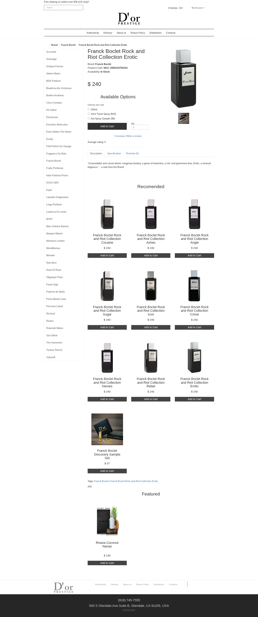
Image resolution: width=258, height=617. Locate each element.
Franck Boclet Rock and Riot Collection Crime (194, 310)
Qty (133, 123)
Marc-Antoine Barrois (57, 226)
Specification (114, 153)
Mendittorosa (53, 248)
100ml (94, 109)
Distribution (155, 33)
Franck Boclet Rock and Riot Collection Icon (151, 310)
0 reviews (120, 136)
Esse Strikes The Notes (58, 131)
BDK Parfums (53, 81)
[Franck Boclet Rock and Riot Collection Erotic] (183, 78)
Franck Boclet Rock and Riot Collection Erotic (103, 45)
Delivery (107, 33)
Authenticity (93, 33)
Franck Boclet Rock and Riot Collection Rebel (151, 382)
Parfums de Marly (55, 291)
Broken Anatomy (55, 95)
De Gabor (51, 110)
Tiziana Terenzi (54, 350)
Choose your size (96, 105)
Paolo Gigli (52, 284)
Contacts (170, 33)
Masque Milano (54, 233)
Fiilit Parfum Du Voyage (58, 146)
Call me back (129, 610)
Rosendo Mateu (54, 328)
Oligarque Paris (54, 277)
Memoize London (55, 241)
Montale (50, 255)
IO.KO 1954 (52, 182)
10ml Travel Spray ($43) (103, 114)
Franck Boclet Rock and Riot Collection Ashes (151, 238)
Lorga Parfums (54, 204)
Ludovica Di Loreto (56, 212)
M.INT (49, 219)
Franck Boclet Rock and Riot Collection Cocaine (107, 238)
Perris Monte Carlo (56, 299)
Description (96, 153)
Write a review (134, 136)
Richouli (50, 313)
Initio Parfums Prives (57, 175)
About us (121, 33)
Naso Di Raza (53, 270)
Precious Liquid (54, 306)
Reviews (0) (132, 153)
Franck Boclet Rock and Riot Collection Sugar (107, 310)
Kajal (49, 190)
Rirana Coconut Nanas (107, 544)
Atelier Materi (53, 73)
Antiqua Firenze (54, 66)
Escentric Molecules (57, 124)
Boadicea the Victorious (59, 88)
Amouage (51, 59)
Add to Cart (107, 126)
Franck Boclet (68, 45)
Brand (54, 45)
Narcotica (51, 262)
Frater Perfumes (54, 168)
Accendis (51, 52)
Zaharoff (50, 357)
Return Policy (138, 33)
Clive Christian (54, 102)
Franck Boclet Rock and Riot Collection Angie (194, 238)
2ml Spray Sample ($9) (103, 118)
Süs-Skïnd (51, 335)
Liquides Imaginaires (57, 197)
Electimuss (52, 117)
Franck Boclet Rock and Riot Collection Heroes (107, 382)
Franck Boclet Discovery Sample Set (107, 454)
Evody (49, 139)
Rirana (49, 321)
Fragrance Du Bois (56, 153)
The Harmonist (54, 342)
